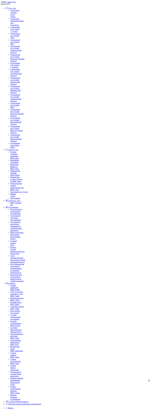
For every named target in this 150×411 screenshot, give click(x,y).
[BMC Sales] (8, 2)
